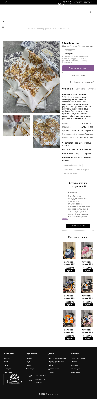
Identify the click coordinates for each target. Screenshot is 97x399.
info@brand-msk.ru (40, 379)
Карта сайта (75, 372)
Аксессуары (68, 169)
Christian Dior (71, 42)
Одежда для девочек (56, 362)
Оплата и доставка (78, 358)
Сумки (6, 365)
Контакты (74, 365)
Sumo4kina (38, 383)
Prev (63, 219)
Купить (70, 271)
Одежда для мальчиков (57, 358)
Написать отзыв (78, 226)
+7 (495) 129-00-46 (83, 2)
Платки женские (70, 174)
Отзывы (74, 362)
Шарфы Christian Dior (72, 165)
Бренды (51, 372)
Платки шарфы (83, 169)
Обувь (6, 362)
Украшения (8, 372)
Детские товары (54, 369)
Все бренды (75, 369)
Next (66, 219)
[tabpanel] (31, 77)
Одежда (6, 358)
